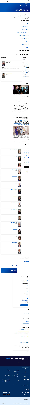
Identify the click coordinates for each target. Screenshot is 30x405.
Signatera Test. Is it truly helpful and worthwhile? (24, 293)
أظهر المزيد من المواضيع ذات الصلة (25, 315)
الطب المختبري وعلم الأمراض (25, 26)
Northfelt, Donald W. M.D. (14, 222)
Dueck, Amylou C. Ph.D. (14, 169)
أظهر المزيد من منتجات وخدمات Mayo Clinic (24, 342)
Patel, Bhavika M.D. (15, 229)
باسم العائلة (24, 62)
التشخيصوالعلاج (24, 10)
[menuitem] (27, 10)
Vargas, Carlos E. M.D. (14, 242)
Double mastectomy (27, 321)
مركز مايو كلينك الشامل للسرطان (24, 120)
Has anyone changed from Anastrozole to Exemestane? (25, 300)
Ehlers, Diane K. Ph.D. (14, 176)
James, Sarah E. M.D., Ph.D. (14, 189)
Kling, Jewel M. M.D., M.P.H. (14, 209)
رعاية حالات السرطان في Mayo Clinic (24, 35)
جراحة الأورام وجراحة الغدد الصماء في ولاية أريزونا (23, 32)
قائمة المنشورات (24, 141)
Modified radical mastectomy (26, 323)
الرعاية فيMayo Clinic (17, 10)
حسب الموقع (24, 59)
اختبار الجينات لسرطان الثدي (26, 313)
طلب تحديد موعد (26, 261)
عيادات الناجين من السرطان (25, 44)
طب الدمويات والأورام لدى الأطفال (24, 38)
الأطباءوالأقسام (21, 10)
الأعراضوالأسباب (27, 10)
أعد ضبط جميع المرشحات (25, 76)
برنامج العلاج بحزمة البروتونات (25, 29)
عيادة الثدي (27, 47)
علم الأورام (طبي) (27, 41)
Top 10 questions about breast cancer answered (23, 329)
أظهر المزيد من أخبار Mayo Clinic (25, 336)
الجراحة (28, 23)
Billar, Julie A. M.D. (15, 156)
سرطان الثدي (24, 6)
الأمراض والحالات (26, 3)
